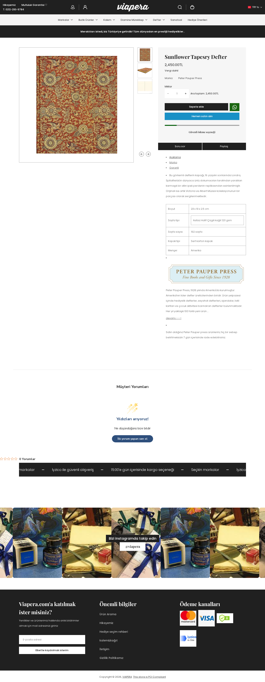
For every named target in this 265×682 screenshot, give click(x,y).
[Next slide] (148, 154)
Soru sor (180, 146)
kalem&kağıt (109, 640)
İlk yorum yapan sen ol (132, 439)
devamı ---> (173, 318)
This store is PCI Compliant (149, 677)
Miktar (168, 86)
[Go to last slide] (141, 154)
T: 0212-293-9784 (13, 9)
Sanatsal (176, 20)
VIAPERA (127, 677)
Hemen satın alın (202, 116)
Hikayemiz (9, 5)
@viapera (132, 546)
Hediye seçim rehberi (114, 632)
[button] (145, 54)
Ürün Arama (108, 614)
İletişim (104, 649)
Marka (173, 162)
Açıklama (175, 157)
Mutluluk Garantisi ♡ (34, 5)
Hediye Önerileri (197, 20)
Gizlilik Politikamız (111, 658)
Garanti (174, 167)
